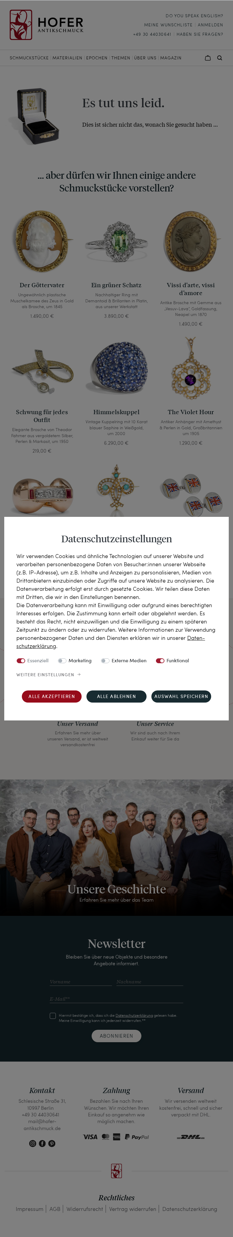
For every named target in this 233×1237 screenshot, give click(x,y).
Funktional (178, 661)
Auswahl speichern (181, 697)
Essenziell (38, 661)
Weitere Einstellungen (45, 675)
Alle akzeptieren (52, 697)
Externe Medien (129, 661)
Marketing (80, 661)
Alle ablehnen (116, 697)
